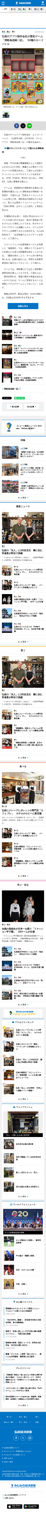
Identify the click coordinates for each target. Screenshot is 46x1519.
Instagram (30, 1438)
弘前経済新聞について (11, 1448)
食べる (13, 9)
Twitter (23, 1438)
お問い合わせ (8, 1458)
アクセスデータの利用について (14, 1455)
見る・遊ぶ (22, 9)
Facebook (16, 1438)
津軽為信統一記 (11, 388)
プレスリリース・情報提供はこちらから (17, 1451)
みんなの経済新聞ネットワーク (23, 1486)
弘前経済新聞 (23, 3)
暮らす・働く (39, 9)
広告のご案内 (8, 1462)
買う (30, 9)
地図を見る (23, 306)
